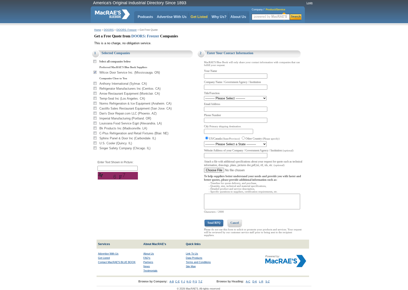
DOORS (109, 29)
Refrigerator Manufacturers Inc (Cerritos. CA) (130, 88)
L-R (261, 281)
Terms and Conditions (198, 262)
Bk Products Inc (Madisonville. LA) (123, 128)
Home (97, 29)
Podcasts (145, 17)
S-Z (267, 281)
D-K (254, 281)
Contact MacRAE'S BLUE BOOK (117, 262)
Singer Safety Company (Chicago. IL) (124, 148)
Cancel (234, 222)
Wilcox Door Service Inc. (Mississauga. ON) (129, 72)
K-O (189, 281)
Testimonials (150, 270)
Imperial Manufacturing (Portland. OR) (125, 118)
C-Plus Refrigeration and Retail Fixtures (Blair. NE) (133, 133)
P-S (195, 281)
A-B (172, 281)
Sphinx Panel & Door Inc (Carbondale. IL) (127, 138)
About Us (238, 17)
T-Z (200, 281)
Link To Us (192, 253)
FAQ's (146, 257)
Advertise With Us (172, 17)
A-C (248, 281)
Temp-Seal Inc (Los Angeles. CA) (122, 98)
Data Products (194, 257)
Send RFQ (214, 222)
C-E (177, 281)
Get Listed (199, 17)
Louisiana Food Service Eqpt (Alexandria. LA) (130, 123)
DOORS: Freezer (126, 29)
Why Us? (219, 17)
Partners (148, 262)
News (146, 266)
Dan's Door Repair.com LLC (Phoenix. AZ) (128, 113)
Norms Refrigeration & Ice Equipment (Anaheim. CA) (135, 103)
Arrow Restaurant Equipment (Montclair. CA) (129, 93)
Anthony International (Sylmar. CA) (123, 83)
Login (309, 2)
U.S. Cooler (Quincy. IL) (115, 143)
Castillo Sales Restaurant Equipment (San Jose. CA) (135, 108)
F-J (183, 281)
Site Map (191, 266)
